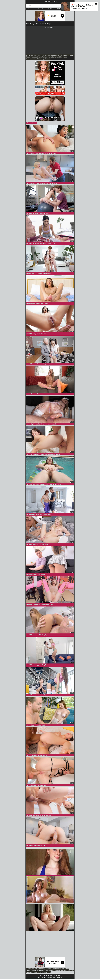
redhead (44, 57)
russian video (40, 970)
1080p (57, 55)
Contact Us (59, 977)
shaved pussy (52, 57)
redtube (67, 968)
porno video (57, 970)
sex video (28, 968)
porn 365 (50, 970)
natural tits (37, 59)
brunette (65, 55)
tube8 (41, 972)
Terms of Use (41, 977)
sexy (46, 970)
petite (48, 59)
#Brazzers (31, 9)
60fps (60, 55)
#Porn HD (40, 9)
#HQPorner (60, 9)
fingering (28, 57)
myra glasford (35, 55)
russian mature (65, 970)
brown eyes (29, 59)
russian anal (60, 968)
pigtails (65, 57)
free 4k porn (35, 968)
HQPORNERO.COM (50, 2)
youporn (34, 970)
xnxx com (37, 972)
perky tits (43, 59)
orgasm (39, 57)
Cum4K (28, 55)
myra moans (51, 55)
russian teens (29, 972)
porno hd (54, 968)
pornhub (71, 970)
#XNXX (50, 9)
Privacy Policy (51, 977)
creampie (70, 55)
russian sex (48, 968)
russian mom (47, 972)
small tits (59, 57)
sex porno (28, 970)
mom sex (41, 968)
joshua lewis (43, 55)
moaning (34, 57)
